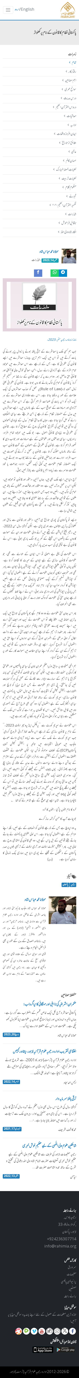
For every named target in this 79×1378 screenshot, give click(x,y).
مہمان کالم (71, 161)
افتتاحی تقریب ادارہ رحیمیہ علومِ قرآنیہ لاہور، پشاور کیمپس (44, 1052)
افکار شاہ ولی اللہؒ (68, 232)
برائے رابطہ (70, 1296)
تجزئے (72, 196)
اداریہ (73, 125)
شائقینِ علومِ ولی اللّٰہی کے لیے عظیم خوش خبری (49, 1146)
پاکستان (65, 885)
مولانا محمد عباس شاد (49, 252)
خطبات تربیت (68, 179)
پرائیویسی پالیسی (68, 1282)
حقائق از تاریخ (69, 143)
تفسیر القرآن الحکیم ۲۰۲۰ (64, 205)
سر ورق (72, 1267)
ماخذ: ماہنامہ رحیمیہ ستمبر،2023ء (61, 340)
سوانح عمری (70, 89)
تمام (74, 63)
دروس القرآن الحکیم (65, 107)
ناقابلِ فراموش (68, 223)
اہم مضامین (70, 80)
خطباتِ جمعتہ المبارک (66, 170)
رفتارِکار (72, 72)
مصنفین (72, 1289)
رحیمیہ (73, 885)
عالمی (73, 152)
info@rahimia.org (60, 1246)
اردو (17, 9)
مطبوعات (71, 1274)
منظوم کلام (70, 187)
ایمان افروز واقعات (66, 134)
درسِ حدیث (69, 98)
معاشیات (71, 116)
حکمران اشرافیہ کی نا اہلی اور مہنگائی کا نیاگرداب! (50, 1004)
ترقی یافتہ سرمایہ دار (66, 1099)
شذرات (72, 214)
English (27, 9)
